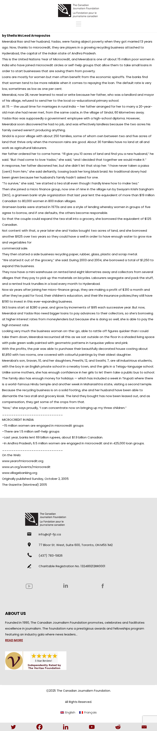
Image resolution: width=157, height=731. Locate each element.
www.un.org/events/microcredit (26, 467)
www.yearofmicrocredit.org (22, 461)
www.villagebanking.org (19, 473)
